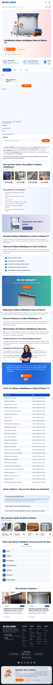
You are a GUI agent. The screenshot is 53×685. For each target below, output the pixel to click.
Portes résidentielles (32, 636)
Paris (45, 628)
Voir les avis (26, 85)
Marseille (46, 630)
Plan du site (24, 646)
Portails (31, 641)
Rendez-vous (21, 49)
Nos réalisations (39, 632)
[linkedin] (28, 662)
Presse (23, 643)
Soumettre (45, 140)
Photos (14, 69)
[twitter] (25, 662)
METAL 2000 (4, 7)
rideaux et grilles (12, 7)
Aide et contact (23, 638)
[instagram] (21, 662)
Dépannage (39, 641)
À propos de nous (24, 641)
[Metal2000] (9, 2)
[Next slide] (51, 313)
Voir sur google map (6, 122)
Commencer (27, 287)
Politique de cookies (37, 680)
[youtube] (34, 662)
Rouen (45, 643)
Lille (45, 637)
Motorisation (39, 639)
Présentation (7, 69)
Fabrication (39, 635)
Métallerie (32, 643)
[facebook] (18, 662)
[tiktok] (31, 662)
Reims (45, 639)
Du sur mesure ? (9, 199)
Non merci (27, 680)
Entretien (39, 643)
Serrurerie (32, 646)
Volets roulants (31, 639)
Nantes (45, 634)
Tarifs (26, 69)
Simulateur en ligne (40, 629)
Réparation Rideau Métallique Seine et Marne (16, 201)
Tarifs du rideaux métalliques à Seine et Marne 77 (14, 210)
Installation (39, 637)
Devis (23, 635)
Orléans (45, 641)
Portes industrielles (32, 632)
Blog (23, 632)
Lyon (45, 632)
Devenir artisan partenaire (24, 629)
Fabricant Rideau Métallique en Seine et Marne (14, 197)
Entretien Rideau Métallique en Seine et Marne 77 (14, 193)
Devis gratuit (28, 228)
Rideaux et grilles (32, 629)
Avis (21, 69)
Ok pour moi (20, 680)
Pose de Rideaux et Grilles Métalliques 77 (15, 203)
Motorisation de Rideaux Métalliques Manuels (14, 206)
